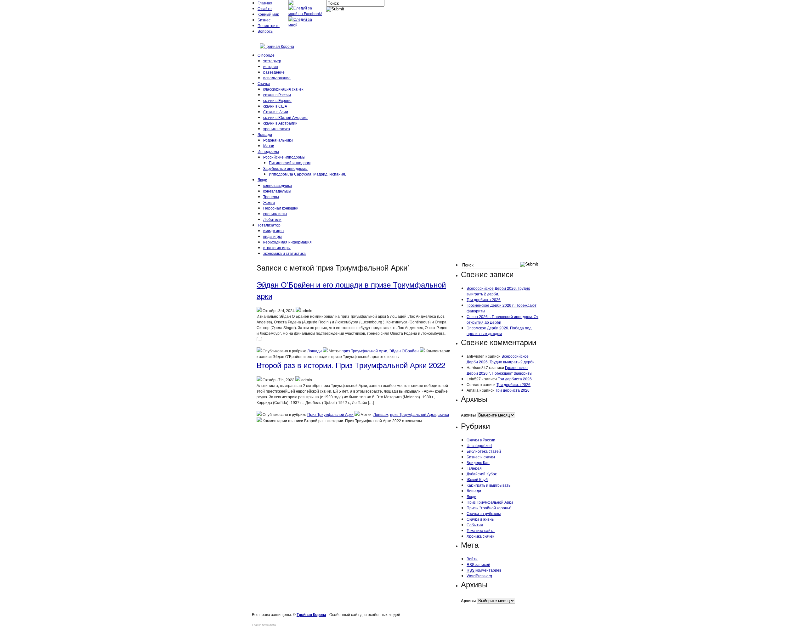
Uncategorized (479, 445)
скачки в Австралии (280, 123)
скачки (443, 414)
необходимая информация (287, 241)
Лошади (265, 134)
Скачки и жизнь (480, 519)
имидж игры (273, 230)
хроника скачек (276, 128)
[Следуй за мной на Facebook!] (305, 13)
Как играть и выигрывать (488, 485)
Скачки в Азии (275, 111)
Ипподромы (268, 151)
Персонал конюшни (280, 207)
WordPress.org (479, 575)
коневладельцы (277, 190)
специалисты (275, 213)
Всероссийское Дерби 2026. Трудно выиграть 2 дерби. (498, 290)
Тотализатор (269, 224)
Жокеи (269, 202)
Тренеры (271, 196)
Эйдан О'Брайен (404, 350)
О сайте (265, 8)
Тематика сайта (481, 530)
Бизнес (264, 19)
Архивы (468, 415)
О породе (266, 55)
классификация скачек (283, 89)
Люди (262, 179)
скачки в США (275, 106)
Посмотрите (269, 25)
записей (478, 564)
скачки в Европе (277, 100)
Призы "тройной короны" (489, 507)
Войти (472, 558)
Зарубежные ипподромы (285, 168)
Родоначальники (278, 140)
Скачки (264, 83)
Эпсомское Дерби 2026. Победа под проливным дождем (499, 330)
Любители (272, 219)
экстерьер (272, 60)
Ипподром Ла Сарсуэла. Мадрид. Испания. (307, 173)
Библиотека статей (484, 451)
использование (277, 77)
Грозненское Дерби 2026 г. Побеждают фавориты (499, 370)
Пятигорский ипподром (289, 162)
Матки (268, 145)
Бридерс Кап (478, 462)
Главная (265, 2)
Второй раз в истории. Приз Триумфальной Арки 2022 (351, 364)
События (475, 524)
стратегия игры (277, 247)
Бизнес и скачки (481, 456)
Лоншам (380, 414)
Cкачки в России (481, 439)
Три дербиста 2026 (484, 299)
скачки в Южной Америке (285, 117)
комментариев (484, 570)
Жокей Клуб (477, 479)
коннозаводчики (277, 185)
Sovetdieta (269, 625)
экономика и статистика (284, 253)
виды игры (272, 236)
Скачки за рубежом (484, 513)
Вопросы (266, 31)
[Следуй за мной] (305, 24)
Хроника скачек (480, 536)
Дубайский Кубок (482, 473)
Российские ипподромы (284, 157)
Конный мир (268, 14)
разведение (274, 72)
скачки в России (277, 94)
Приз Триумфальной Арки (330, 414)
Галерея (474, 468)
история (270, 66)
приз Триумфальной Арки (364, 350)
